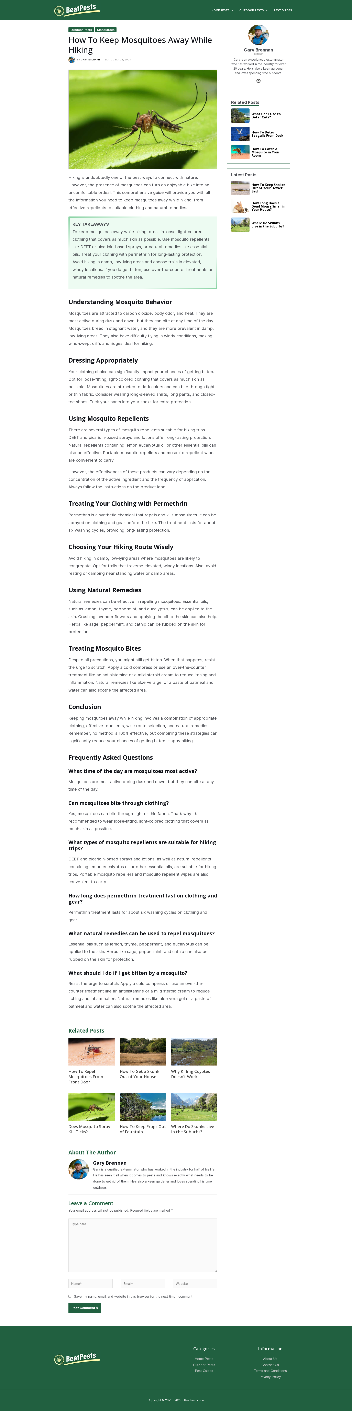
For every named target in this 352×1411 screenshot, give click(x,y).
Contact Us (270, 1365)
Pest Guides (204, 1371)
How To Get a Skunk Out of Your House (139, 1074)
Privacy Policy (270, 1377)
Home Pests (204, 1359)
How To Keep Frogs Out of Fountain (143, 1129)
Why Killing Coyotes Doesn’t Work (190, 1074)
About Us (270, 1359)
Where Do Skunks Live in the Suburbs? (192, 1129)
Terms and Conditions (270, 1371)
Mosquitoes (105, 30)
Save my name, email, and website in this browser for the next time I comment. (133, 1297)
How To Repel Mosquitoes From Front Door (85, 1077)
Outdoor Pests (81, 30)
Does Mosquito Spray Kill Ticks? (89, 1129)
